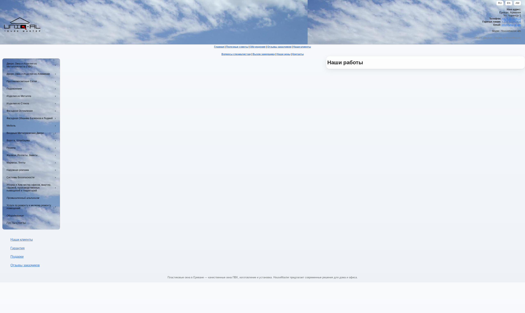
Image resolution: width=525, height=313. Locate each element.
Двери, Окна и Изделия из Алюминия (28, 73)
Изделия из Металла (19, 96)
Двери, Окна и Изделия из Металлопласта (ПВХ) (22, 65)
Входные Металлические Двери (25, 133)
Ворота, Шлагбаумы (18, 140)
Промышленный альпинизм (23, 198)
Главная (219, 46)
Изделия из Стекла (18, 103)
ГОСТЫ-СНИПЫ (16, 223)
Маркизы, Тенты (16, 162)
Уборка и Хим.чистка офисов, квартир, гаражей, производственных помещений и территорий (29, 187)
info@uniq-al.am (511, 24)
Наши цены (283, 54)
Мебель (11, 125)
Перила (11, 147)
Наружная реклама (18, 170)
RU (500, 3)
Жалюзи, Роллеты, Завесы (22, 155)
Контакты (298, 54)
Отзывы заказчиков (279, 46)
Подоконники (14, 88)
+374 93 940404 (511, 21)
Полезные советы (237, 46)
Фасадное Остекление (20, 110)
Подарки (17, 256)
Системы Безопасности (20, 177)
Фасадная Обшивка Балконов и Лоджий (30, 118)
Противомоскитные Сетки (22, 81)
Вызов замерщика (264, 54)
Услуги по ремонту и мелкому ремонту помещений (29, 207)
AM (517, 3)
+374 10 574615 (511, 18)
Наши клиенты (302, 46)
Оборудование (15, 215)
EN (508, 3)
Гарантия (17, 248)
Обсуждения (257, 46)
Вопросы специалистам (236, 54)
